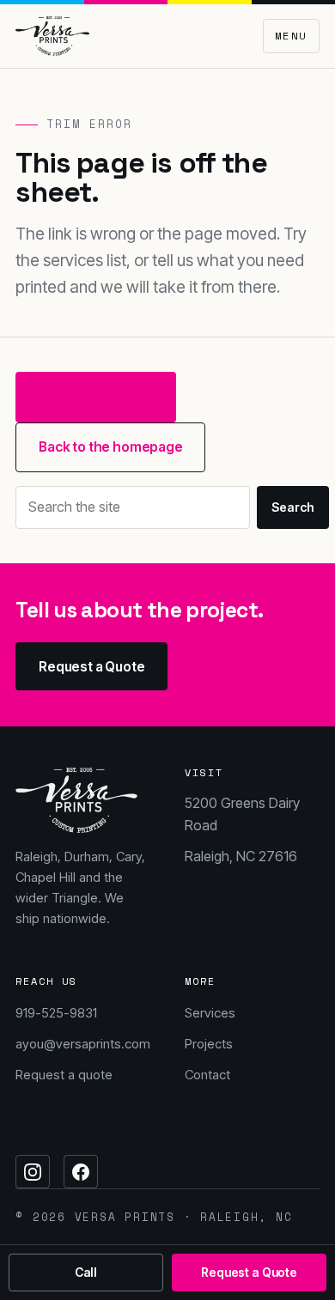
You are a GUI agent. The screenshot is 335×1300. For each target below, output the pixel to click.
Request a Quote (92, 667)
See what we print (96, 397)
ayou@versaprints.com (82, 1044)
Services (210, 1013)
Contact (207, 1074)
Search (292, 507)
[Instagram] (32, 1172)
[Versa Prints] (52, 36)
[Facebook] (81, 1172)
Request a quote (64, 1074)
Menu (291, 35)
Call (86, 1272)
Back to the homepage (111, 447)
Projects (209, 1044)
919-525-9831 (56, 1013)
